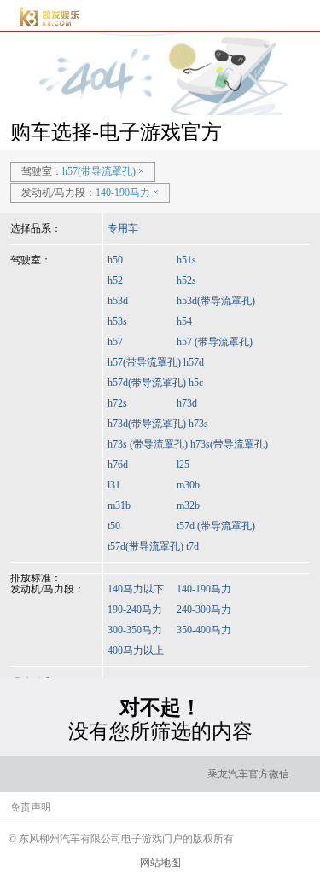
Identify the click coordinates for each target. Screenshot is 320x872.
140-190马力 (204, 589)
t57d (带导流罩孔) (216, 526)
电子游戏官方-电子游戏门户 (49, 16)
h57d (193, 362)
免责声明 (30, 807)
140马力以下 (136, 589)
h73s (198, 424)
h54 (184, 321)
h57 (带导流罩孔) (215, 342)
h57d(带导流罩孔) (147, 383)
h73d (187, 403)
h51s (186, 260)
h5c (196, 383)
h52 (115, 280)
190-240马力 (135, 609)
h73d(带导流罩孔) (147, 424)
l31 (114, 485)
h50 (115, 260)
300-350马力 (135, 630)
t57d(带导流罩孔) (145, 546)
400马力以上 (136, 650)
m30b (188, 485)
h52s (186, 280)
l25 (183, 465)
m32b (188, 505)
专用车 (123, 228)
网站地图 (160, 863)
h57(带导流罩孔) (144, 362)
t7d (192, 546)
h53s (117, 321)
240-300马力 (204, 609)
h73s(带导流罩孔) (229, 444)
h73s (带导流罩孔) (148, 444)
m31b (119, 505)
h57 (115, 342)
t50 (114, 526)
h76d (118, 465)
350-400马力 (204, 630)
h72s (117, 403)
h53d (118, 301)
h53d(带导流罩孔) (216, 301)
